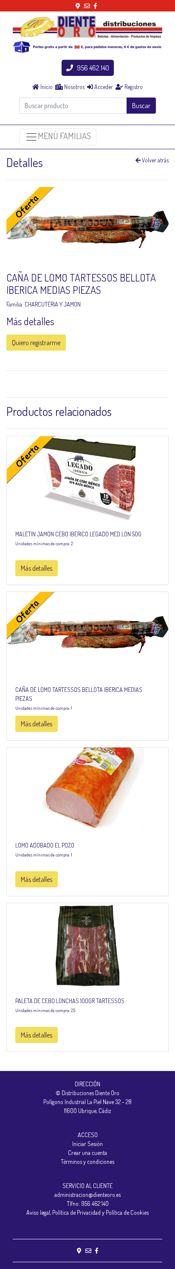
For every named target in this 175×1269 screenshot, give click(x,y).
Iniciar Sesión (87, 1143)
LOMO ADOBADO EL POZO (44, 845)
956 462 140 (91, 68)
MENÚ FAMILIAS (64, 135)
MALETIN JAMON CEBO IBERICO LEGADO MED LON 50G (78, 534)
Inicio (46, 86)
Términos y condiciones (87, 1161)
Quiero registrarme (36, 342)
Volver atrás (155, 160)
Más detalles (36, 568)
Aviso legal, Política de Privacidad (63, 1212)
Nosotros (74, 86)
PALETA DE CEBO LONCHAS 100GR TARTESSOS (69, 1000)
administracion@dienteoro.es (87, 1194)
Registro (133, 86)
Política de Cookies (127, 1212)
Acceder (103, 86)
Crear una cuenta (87, 1152)
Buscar (141, 105)
